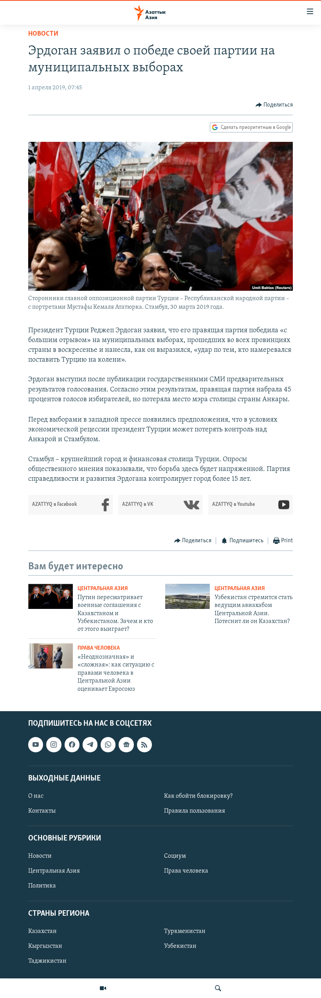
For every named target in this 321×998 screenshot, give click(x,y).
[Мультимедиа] (103, 988)
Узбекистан (180, 946)
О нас (35, 796)
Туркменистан (185, 931)
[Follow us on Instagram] (53, 744)
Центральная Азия (103, 589)
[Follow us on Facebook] (72, 744)
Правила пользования (194, 811)
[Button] (274, 105)
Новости (43, 34)
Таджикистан (47, 961)
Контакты (42, 811)
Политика (42, 886)
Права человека (99, 648)
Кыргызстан (45, 946)
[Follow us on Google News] (126, 744)
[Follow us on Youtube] (35, 744)
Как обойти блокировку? (198, 796)
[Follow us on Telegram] (90, 744)
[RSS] (144, 744)
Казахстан (42, 931)
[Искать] (218, 988)
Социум (175, 856)
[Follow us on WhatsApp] (108, 744)
